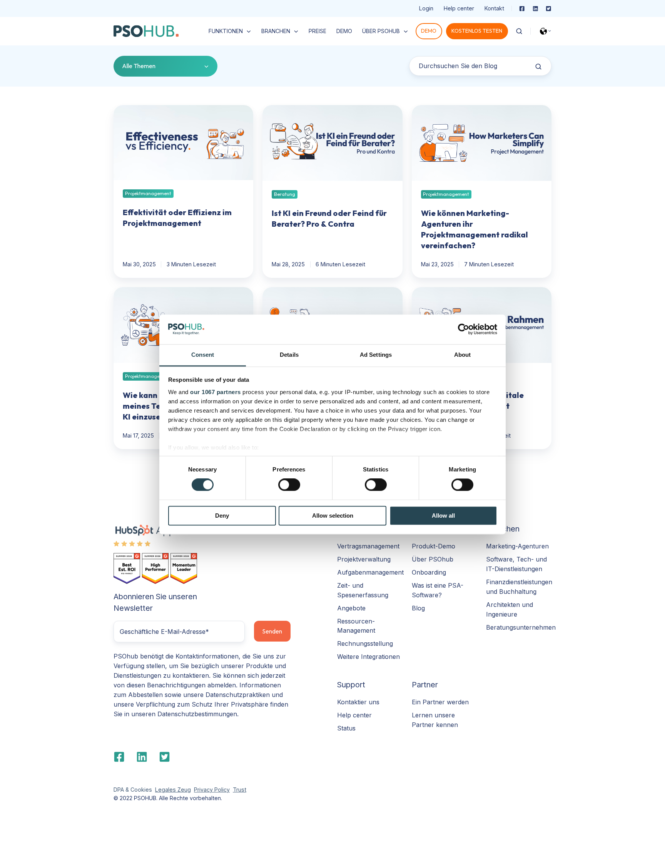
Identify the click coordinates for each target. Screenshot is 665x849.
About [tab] (462, 354)
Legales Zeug (173, 789)
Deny (222, 515)
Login (426, 8)
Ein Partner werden (440, 702)
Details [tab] (289, 354)
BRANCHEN (275, 31)
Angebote (351, 608)
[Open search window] (519, 31)
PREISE (317, 31)
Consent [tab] (202, 354)
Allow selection (332, 515)
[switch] (289, 485)
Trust (239, 789)
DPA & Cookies (133, 789)
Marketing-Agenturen (517, 546)
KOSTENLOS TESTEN (476, 30)
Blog (418, 608)
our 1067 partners (215, 392)
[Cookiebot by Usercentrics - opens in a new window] (463, 329)
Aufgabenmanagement (370, 572)
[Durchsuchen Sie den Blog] (538, 66)
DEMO (344, 31)
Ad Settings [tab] (376, 354)
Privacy (203, 789)
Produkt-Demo (433, 546)
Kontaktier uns (358, 702)
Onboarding (429, 572)
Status (346, 728)
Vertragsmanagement (368, 546)
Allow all (443, 515)
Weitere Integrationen (368, 656)
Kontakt (494, 8)
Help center (459, 8)
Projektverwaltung (364, 559)
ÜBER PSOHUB (381, 31)
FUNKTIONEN (226, 31)
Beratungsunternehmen (521, 627)
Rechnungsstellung (365, 643)
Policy (221, 789)
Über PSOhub (432, 559)
